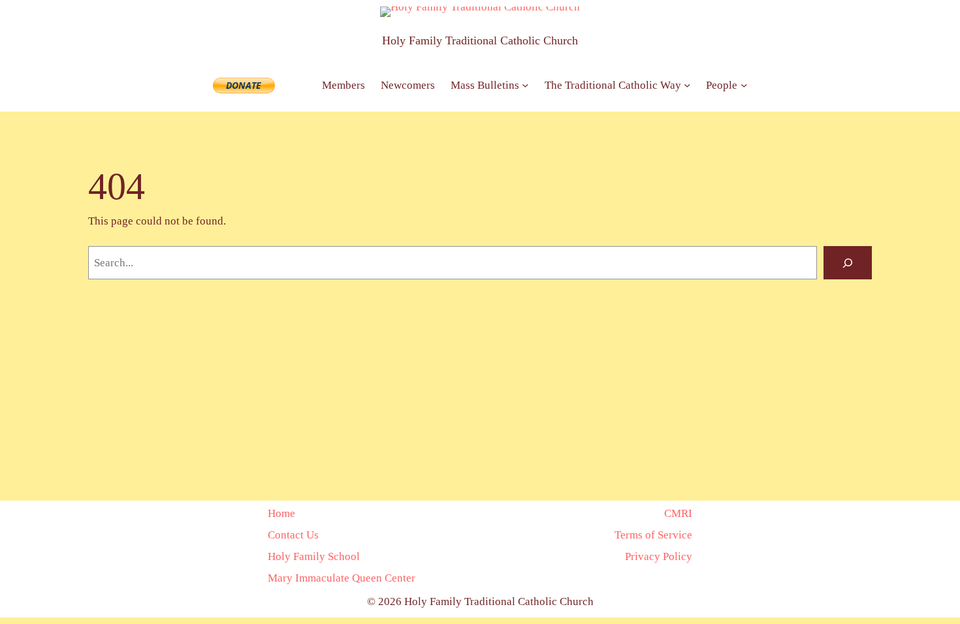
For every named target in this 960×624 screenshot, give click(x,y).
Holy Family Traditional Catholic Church (480, 40)
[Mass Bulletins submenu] (525, 85)
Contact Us (293, 534)
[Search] (848, 262)
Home (281, 513)
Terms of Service (653, 534)
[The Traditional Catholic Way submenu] (687, 85)
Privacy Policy (658, 556)
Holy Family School (314, 556)
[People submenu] (744, 85)
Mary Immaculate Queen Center (341, 577)
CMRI (678, 513)
